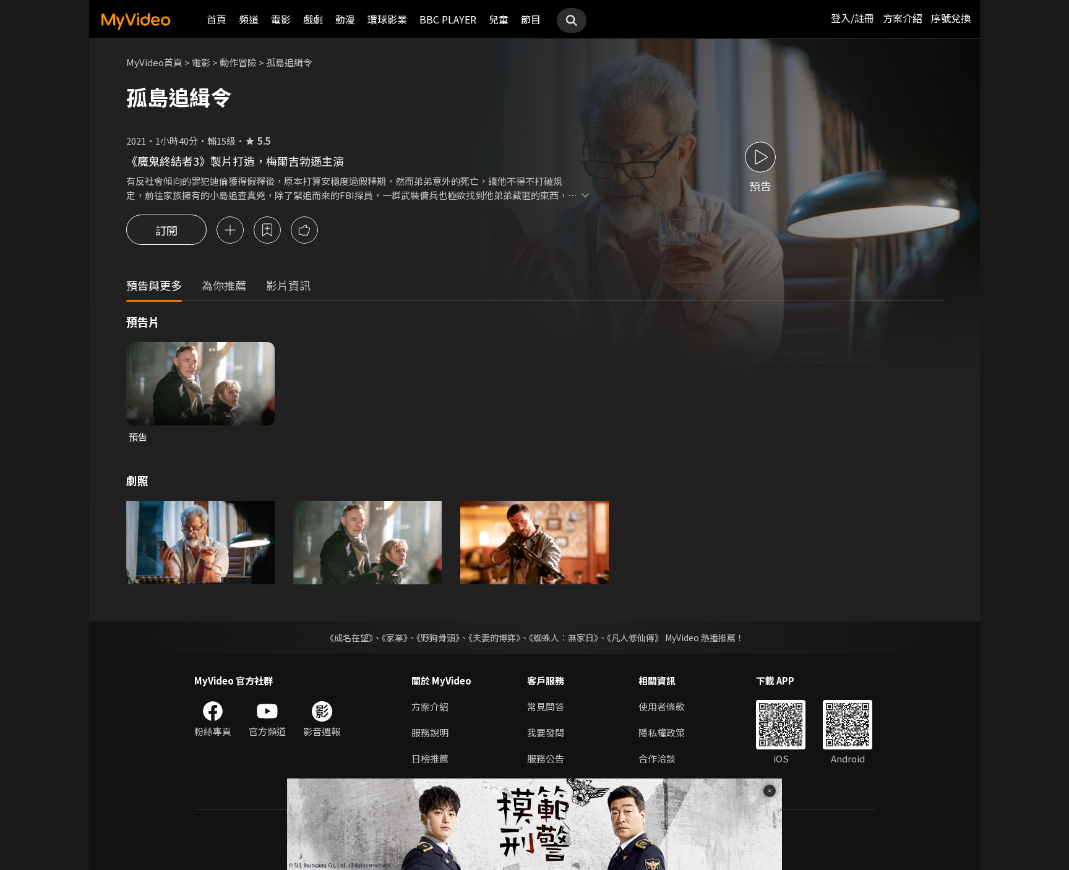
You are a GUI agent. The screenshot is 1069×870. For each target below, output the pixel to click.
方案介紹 (902, 18)
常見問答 (545, 706)
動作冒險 (238, 62)
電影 (281, 19)
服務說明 (430, 732)
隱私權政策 (661, 732)
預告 (138, 436)
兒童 (499, 19)
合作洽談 (657, 758)
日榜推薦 (430, 758)
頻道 (249, 19)
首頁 (216, 19)
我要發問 (545, 732)
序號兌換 (951, 18)
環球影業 (387, 19)
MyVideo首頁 (154, 62)
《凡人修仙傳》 (635, 637)
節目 (531, 19)
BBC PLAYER (447, 19)
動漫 (345, 19)
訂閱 (166, 230)
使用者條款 (661, 706)
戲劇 (313, 19)
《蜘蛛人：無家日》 (563, 637)
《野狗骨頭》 (438, 637)
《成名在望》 (349, 637)
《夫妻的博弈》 (494, 637)
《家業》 (395, 637)
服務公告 (545, 758)
